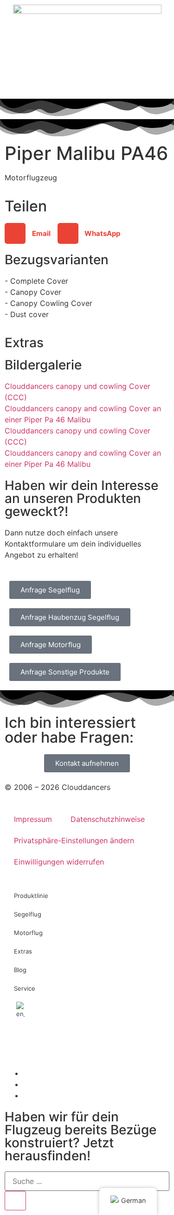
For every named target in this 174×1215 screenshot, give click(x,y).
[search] (15, 1200)
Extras (23, 951)
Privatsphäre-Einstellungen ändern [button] (74, 840)
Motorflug (28, 932)
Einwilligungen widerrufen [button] (59, 861)
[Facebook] (41, 1044)
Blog (20, 969)
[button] (31, 233)
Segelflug (27, 914)
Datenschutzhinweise (108, 819)
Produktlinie (31, 895)
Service (24, 988)
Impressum (33, 819)
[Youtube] (67, 1044)
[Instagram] (16, 1044)
